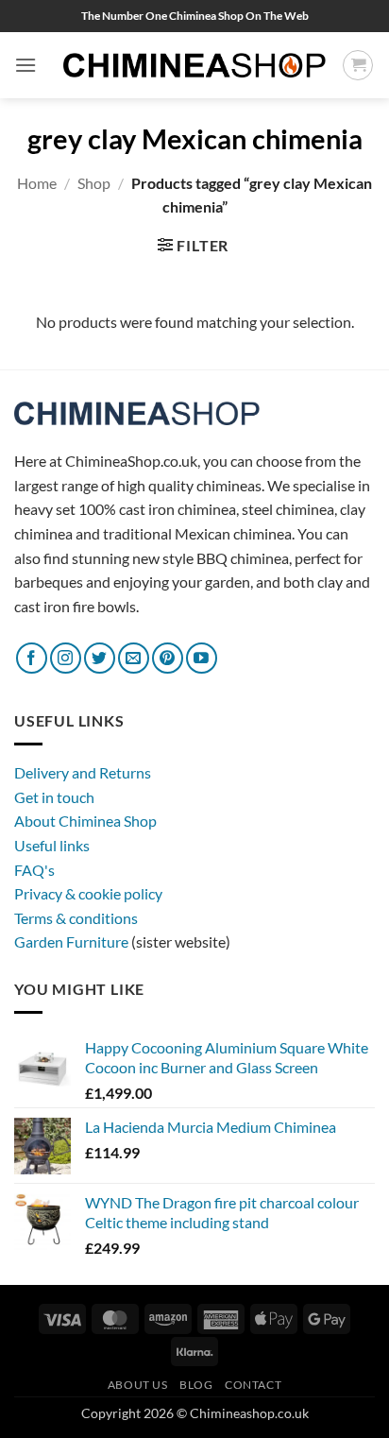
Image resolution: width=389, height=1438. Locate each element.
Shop (93, 183)
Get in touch (54, 797)
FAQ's (34, 870)
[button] (25, 65)
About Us (138, 1385)
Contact (253, 1385)
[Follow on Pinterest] (167, 658)
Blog (195, 1385)
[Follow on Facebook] (31, 658)
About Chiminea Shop (85, 821)
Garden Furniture (72, 941)
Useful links (52, 845)
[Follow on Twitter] (99, 658)
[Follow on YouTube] (201, 658)
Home (37, 183)
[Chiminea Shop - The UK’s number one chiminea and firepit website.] (194, 65)
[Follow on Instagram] (65, 658)
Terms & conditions (76, 918)
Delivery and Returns (82, 772)
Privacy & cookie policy (88, 893)
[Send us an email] (133, 658)
